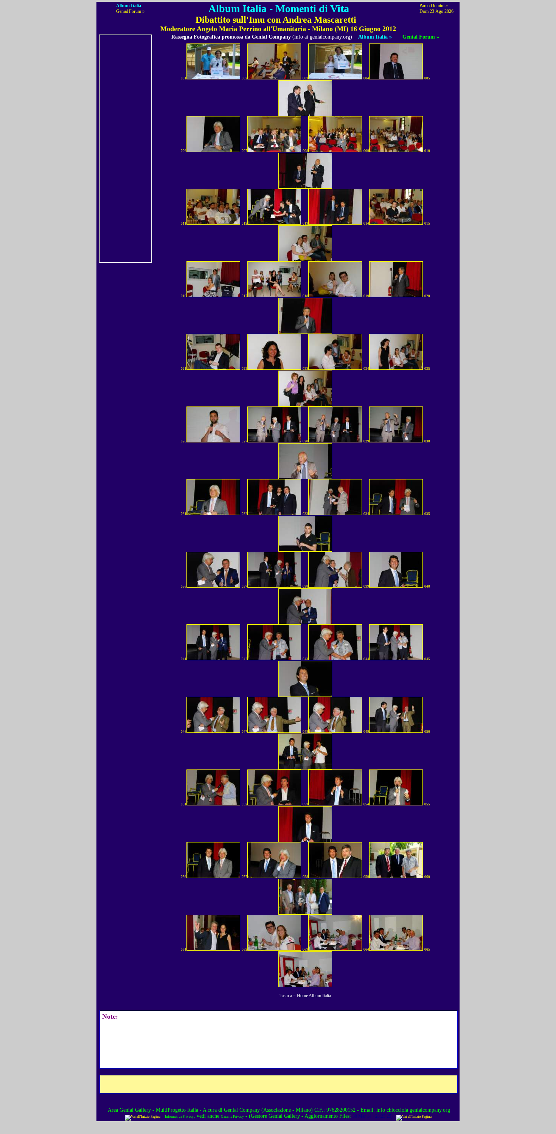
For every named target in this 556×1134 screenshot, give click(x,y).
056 (183, 877)
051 (183, 804)
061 (183, 949)
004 (366, 78)
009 (366, 151)
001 (183, 78)
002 (244, 78)
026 (183, 441)
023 (305, 369)
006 (183, 151)
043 (305, 659)
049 (366, 732)
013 (305, 223)
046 (183, 732)
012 (244, 223)
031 (183, 514)
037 (244, 586)
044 (366, 659)
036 (183, 586)
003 (305, 78)
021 (183, 369)
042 (244, 659)
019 (366, 296)
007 (244, 151)
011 (183, 223)
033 (305, 514)
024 (366, 369)
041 (183, 659)
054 (366, 804)
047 (244, 732)
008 (305, 151)
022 (244, 369)
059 (366, 877)
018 (305, 296)
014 (366, 223)
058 (305, 877)
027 (244, 441)
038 (305, 586)
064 (366, 949)
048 (305, 732)
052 (244, 804)
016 (183, 296)
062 (244, 949)
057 (244, 877)
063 (305, 949)
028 (305, 441)
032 (244, 514)
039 (366, 586)
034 (366, 514)
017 (244, 296)
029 (366, 441)
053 (305, 804)
